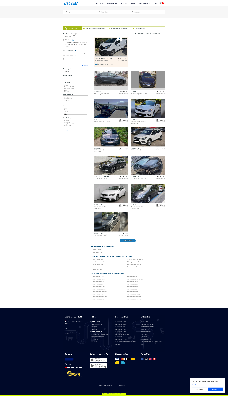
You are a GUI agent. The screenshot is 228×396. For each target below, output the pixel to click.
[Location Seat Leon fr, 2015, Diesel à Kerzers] (148, 165)
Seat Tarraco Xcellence (101, 176)
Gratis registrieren (144, 3)
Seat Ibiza (97, 91)
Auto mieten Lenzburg (133, 294)
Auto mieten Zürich (98, 276)
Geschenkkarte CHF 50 (147, 324)
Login (133, 3)
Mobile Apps (144, 321)
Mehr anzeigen (128, 240)
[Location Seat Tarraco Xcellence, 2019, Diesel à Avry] (111, 165)
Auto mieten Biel (132, 276)
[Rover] (75, 108)
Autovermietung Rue (71, 23)
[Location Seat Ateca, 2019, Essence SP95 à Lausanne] (111, 108)
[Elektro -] (75, 90)
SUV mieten (144, 336)
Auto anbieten (112, 3)
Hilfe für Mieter (95, 321)
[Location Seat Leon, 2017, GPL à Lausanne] (148, 80)
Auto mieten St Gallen (99, 289)
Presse (66, 331)
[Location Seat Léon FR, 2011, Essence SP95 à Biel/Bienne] (111, 221)
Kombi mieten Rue (98, 259)
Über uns (67, 323)
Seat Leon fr (135, 176)
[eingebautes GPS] (75, 124)
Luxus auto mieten (146, 331)
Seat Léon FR (98, 233)
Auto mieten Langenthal (134, 299)
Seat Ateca (97, 120)
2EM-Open (94, 341)
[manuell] (75, 97)
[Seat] (75, 115)
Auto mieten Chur (98, 294)
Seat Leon (134, 91)
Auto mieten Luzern (99, 286)
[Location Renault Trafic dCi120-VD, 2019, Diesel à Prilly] (111, 47)
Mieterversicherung (96, 324)
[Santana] (75, 111)
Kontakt (67, 333)
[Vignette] (75, 121)
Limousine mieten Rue (99, 267)
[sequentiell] (75, 100)
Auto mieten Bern (98, 284)
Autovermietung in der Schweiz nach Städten (125, 343)
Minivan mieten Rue (132, 267)
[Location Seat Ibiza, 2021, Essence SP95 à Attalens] (111, 80)
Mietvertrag (94, 329)
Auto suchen (99, 3)
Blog (66, 328)
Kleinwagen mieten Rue (134, 262)
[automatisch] (75, 99)
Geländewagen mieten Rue (135, 259)
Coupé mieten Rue (98, 264)
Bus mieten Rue (97, 269)
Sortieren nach (139, 33)
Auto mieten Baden (132, 284)
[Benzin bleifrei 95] (75, 88)
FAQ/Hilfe (124, 3)
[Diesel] (75, 85)
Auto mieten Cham (132, 291)
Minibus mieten (145, 329)
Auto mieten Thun (132, 281)
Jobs (66, 326)
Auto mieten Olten (132, 286)
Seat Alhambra (135, 205)
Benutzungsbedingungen (106, 385)
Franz (155, 3)
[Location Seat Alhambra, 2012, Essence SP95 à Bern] (148, 193)
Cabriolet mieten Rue (99, 262)
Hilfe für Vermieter (96, 331)
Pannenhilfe (94, 326)
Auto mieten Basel (98, 281)
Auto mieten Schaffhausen (135, 279)
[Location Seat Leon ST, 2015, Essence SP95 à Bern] (111, 193)
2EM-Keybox (94, 339)
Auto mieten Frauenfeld (134, 296)
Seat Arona (134, 148)
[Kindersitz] (75, 122)
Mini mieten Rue (97, 249)
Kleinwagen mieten (146, 339)
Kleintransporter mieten (147, 326)
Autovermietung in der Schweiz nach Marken (151, 343)
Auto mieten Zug (132, 289)
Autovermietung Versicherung (99, 334)
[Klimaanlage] (75, 125)
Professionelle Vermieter (97, 336)
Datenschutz (121, 385)
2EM (64, 23)
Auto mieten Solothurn (100, 296)
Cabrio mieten (145, 334)
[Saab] (75, 110)
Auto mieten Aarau (98, 299)
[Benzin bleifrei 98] (75, 87)
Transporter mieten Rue (134, 264)
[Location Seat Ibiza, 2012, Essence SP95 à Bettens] (111, 136)
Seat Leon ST (98, 205)
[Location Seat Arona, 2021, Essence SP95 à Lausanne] (148, 136)
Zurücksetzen (84, 65)
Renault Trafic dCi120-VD (103, 59)
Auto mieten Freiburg (99, 279)
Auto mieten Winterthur (100, 291)
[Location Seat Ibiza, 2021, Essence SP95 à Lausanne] (148, 108)
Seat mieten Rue (97, 252)
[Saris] (75, 113)
